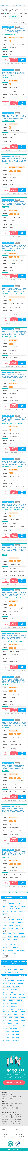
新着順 (22, 22)
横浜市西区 (5, 983)
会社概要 (3, 1129)
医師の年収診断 (17, 1119)
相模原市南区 (15, 1011)
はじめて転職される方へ (16, 1103)
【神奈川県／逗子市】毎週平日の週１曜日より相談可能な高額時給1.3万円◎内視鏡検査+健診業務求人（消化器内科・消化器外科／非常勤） (14, 767)
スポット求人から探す (7, 1098)
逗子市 (10, 1017)
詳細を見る (22, 60)
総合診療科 (5, 944)
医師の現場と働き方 (17, 1116)
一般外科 (4, 919)
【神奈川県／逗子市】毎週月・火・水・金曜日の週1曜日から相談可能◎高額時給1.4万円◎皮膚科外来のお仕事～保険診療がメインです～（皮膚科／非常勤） (14, 246)
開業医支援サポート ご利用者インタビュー (12, 1123)
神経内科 (4, 908)
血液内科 (21, 911)
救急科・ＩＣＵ (16, 947)
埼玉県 (21, 969)
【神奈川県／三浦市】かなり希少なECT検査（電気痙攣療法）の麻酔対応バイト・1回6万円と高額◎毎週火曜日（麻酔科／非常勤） (14, 117)
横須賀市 (23, 1011)
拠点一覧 (18, 1107)
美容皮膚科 (12, 944)
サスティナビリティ (19, 1136)
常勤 (4, 17)
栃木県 (9, 969)
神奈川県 (16, 972)
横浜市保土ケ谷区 (6, 986)
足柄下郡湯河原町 (6, 1040)
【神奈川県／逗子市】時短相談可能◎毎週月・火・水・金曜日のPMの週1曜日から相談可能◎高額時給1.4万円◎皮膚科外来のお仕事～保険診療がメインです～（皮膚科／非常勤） (14, 203)
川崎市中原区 (5, 1003)
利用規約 (16, 1129)
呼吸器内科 (19, 903)
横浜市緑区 (5, 994)
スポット (23, 17)
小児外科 (11, 928)
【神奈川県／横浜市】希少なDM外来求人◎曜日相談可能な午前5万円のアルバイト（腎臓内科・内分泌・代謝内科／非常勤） (13, 853)
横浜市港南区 (14, 992)
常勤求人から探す (6, 1094)
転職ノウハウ (5, 1114)
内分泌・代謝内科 (14, 906)
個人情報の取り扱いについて (7, 1132)
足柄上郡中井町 (13, 1028)
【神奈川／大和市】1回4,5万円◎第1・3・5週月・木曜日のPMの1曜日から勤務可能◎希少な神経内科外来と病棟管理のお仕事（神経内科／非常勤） (14, 376)
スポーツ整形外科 (20, 950)
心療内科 (11, 908)
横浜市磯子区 (16, 986)
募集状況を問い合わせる (14, 60)
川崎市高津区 (14, 1003)
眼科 (15, 933)
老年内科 (18, 908)
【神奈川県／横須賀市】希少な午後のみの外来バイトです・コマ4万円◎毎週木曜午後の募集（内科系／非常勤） (14, 73)
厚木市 (4, 1020)
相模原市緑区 (21, 1009)
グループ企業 (17, 1134)
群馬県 (15, 969)
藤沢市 (15, 1014)
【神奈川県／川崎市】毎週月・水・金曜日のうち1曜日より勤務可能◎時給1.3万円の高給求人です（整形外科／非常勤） (14, 594)
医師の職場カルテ (17, 1121)
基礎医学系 (10, 950)
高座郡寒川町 (14, 1026)
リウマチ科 (13, 911)
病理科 (4, 950)
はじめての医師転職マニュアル (9, 1105)
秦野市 (22, 1017)
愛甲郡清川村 (5, 1043)
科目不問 (4, 958)
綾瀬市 (16, 1023)
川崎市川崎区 (11, 1000)
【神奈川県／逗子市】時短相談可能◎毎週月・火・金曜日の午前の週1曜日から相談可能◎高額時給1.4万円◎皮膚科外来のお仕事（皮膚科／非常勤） (13, 680)
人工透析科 (15, 939)
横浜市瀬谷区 (13, 994)
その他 (14, 953)
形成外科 (11, 925)
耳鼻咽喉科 (21, 933)
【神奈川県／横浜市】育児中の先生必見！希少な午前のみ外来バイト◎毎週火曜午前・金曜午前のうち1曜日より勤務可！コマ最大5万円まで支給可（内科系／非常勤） (14, 810)
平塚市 (4, 1014)
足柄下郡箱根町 (6, 1037)
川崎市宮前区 (14, 1006)
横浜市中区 (12, 983)
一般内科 (4, 903)
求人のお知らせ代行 (7, 1121)
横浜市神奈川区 (20, 980)
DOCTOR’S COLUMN (16, 1114)
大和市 (9, 1020)
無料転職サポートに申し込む (14, 1082)
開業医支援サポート (7, 1119)
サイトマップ (4, 1134)
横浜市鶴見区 (11, 980)
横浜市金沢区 (5, 989)
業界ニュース (15, 1117)
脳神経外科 (19, 919)
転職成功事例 (5, 1108)
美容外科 (4, 928)
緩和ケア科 (5, 942)
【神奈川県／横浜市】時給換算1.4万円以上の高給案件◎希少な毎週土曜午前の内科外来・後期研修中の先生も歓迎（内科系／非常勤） (14, 506)
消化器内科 (5, 906)
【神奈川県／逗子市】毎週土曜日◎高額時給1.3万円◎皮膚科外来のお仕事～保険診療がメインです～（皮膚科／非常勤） (14, 30)
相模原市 (13, 1009)
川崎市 (4, 1000)
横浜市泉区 (5, 997)
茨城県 (4, 969)
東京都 (9, 972)
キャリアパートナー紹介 (8, 1107)
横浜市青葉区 (13, 997)
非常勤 (14, 17)
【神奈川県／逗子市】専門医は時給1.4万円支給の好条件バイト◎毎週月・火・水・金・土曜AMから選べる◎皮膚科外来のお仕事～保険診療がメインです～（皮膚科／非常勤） (14, 160)
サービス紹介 (5, 1103)
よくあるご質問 (14, 1108)
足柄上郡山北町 (6, 1034)
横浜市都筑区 (22, 997)
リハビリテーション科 (15, 942)
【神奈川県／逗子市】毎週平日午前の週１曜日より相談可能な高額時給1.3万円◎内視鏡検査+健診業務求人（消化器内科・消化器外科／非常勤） (14, 724)
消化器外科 (11, 919)
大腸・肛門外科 (19, 928)
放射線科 (16, 936)
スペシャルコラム (6, 1117)
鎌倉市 (9, 1014)
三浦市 (16, 1017)
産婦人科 (23, 936)
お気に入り (6, 60)
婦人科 (4, 939)
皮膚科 (4, 936)
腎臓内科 (23, 906)
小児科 (9, 933)
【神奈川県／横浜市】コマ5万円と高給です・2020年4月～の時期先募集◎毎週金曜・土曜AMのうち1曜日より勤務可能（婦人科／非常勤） (14, 462)
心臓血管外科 (20, 922)
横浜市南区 (20, 983)
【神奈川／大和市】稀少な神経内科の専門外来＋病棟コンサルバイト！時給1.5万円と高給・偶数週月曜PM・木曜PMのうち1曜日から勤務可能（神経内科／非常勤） (14, 333)
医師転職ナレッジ (6, 1116)
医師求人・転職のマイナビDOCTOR (9, 5)
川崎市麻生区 (5, 1009)
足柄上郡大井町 (6, 1031)
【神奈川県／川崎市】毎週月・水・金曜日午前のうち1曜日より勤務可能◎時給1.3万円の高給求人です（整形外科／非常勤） (14, 637)
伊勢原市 (16, 1020)
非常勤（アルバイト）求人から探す (11, 1096)
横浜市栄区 (21, 994)
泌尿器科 (18, 925)
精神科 (4, 933)
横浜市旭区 (22, 992)
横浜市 (4, 980)
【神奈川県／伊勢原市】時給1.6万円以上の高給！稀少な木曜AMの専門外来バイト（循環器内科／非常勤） (14, 419)
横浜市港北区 (14, 989)
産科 (9, 939)
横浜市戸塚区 (5, 992)
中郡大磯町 (22, 1026)
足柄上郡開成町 (15, 1034)
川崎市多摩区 (5, 1006)
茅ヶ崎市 (4, 1017)
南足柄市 (10, 1023)
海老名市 (23, 1020)
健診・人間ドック (6, 947)
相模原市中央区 (6, 1011)
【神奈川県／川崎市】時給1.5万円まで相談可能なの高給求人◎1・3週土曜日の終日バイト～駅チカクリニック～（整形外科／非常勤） (14, 290)
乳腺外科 (4, 925)
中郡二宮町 (5, 1028)
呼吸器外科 (11, 922)
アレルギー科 (5, 911)
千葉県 (4, 972)
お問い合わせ (17, 1132)
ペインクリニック (6, 953)
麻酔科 (9, 936)
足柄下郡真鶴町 (15, 1037)
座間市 (4, 1023)
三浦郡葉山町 (5, 1026)
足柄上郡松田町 (15, 1031)
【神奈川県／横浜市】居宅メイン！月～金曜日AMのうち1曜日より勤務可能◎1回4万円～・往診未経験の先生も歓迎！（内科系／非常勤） (14, 549)
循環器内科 (11, 903)
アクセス (3, 1136)
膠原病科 (4, 914)
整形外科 (4, 922)
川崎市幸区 (19, 1000)
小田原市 (22, 1014)
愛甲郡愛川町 (16, 1040)
